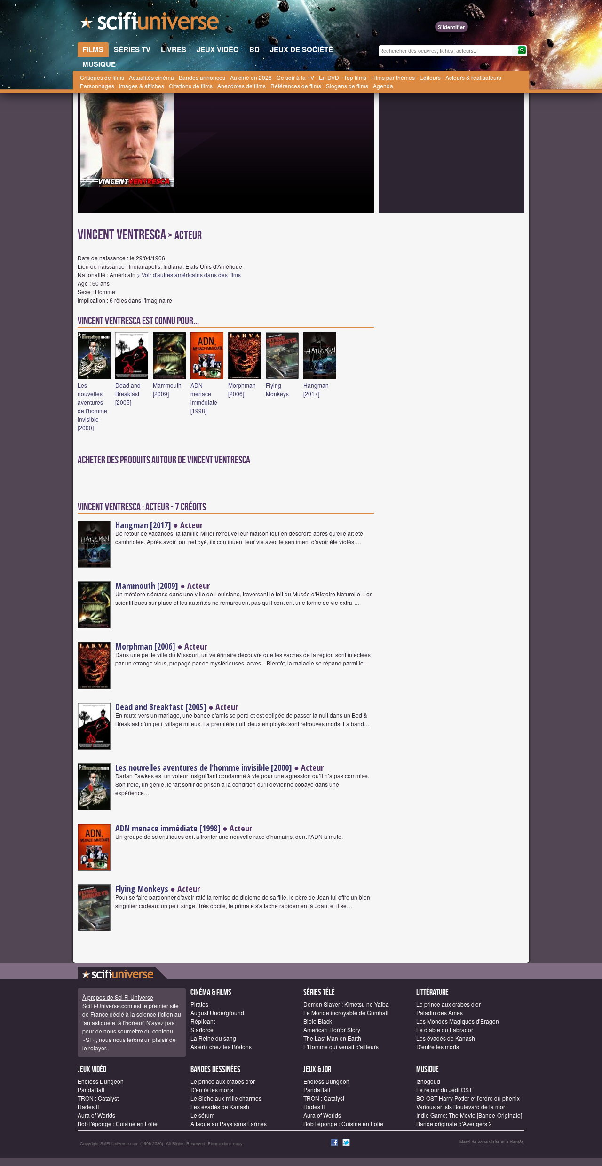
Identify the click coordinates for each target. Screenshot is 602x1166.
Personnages (97, 86)
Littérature (432, 992)
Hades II (88, 1107)
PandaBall (91, 1090)
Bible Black (317, 1021)
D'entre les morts (437, 1046)
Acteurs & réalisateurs (473, 77)
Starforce (202, 1029)
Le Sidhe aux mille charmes (225, 1098)
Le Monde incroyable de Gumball (345, 1013)
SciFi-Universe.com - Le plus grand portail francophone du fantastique (150, 23)
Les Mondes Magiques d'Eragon (457, 1021)
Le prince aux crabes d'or (448, 1004)
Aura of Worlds (96, 1115)
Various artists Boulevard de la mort (461, 1107)
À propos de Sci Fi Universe (117, 997)
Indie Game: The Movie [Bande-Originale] (469, 1115)
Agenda (383, 86)
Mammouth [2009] (167, 389)
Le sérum (202, 1115)
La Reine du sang (213, 1038)
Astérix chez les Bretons (221, 1046)
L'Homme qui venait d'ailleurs (341, 1046)
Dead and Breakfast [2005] (128, 393)
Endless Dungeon (101, 1081)
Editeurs (430, 77)
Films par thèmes (393, 77)
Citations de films (191, 86)
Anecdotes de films (241, 86)
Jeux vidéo (92, 1069)
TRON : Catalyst (98, 1098)
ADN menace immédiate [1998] (203, 398)
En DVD (329, 77)
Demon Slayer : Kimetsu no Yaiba (346, 1004)
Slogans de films (347, 86)
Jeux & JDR (317, 1069)
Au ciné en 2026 (251, 77)
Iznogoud (428, 1081)
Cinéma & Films (210, 992)
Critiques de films (102, 77)
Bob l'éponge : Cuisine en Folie (118, 1123)
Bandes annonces (202, 77)
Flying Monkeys (277, 389)
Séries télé (319, 992)
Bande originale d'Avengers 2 (454, 1123)
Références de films (295, 86)
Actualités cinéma (151, 77)
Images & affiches (141, 86)
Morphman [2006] (242, 389)
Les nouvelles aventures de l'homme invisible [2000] (92, 406)
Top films (355, 77)
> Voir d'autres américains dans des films (189, 275)
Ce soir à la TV (295, 77)
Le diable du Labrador (444, 1029)
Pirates (199, 1004)
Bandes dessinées (215, 1069)
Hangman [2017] (316, 389)
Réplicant (202, 1021)
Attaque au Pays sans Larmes (228, 1123)
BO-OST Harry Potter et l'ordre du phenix (468, 1098)
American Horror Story (331, 1029)
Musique (427, 1069)
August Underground (217, 1013)
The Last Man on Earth (332, 1038)
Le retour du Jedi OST (444, 1090)
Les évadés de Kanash (445, 1038)
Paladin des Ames (439, 1013)
